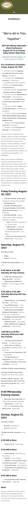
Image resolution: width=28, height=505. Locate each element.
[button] (14, 12)
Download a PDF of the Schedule (12, 57)
